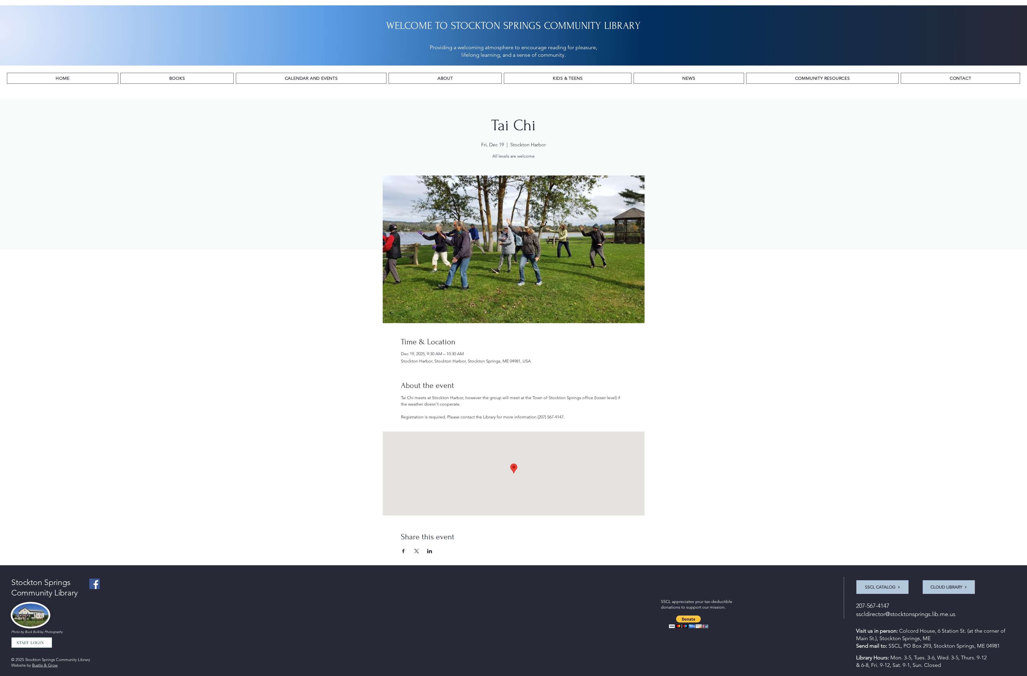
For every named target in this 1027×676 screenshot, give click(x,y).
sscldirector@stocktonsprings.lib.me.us (905, 614)
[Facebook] (94, 584)
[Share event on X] (416, 551)
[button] (177, 78)
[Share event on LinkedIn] (429, 551)
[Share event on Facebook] (403, 551)
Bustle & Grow (45, 665)
